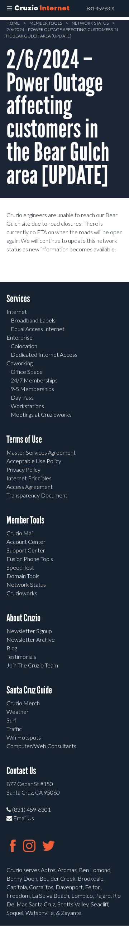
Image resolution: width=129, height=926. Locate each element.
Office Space (27, 371)
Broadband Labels (33, 320)
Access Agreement (29, 486)
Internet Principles (29, 478)
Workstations (27, 405)
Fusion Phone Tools (29, 558)
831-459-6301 (101, 8)
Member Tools (45, 23)
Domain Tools (22, 575)
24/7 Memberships (34, 380)
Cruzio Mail (20, 533)
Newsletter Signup (29, 630)
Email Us (23, 818)
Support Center (25, 550)
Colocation (24, 345)
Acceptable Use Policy (33, 460)
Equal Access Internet (37, 328)
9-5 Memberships (32, 388)
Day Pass (22, 397)
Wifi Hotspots (23, 737)
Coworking (19, 363)
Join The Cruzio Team (32, 665)
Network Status (90, 23)
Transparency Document (36, 495)
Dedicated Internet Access (44, 354)
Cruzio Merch (23, 703)
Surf (11, 720)
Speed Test (20, 567)
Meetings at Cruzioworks (41, 414)
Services (18, 298)
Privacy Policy (23, 469)
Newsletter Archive (30, 639)
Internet (16, 311)
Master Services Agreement (41, 452)
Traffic (14, 728)
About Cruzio (23, 618)
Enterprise (19, 337)
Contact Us (21, 771)
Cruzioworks (21, 593)
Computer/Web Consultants (41, 745)
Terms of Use (24, 439)
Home (13, 23)
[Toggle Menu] (9, 8)
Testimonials (21, 656)
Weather (17, 711)
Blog (11, 648)
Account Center (26, 541)
